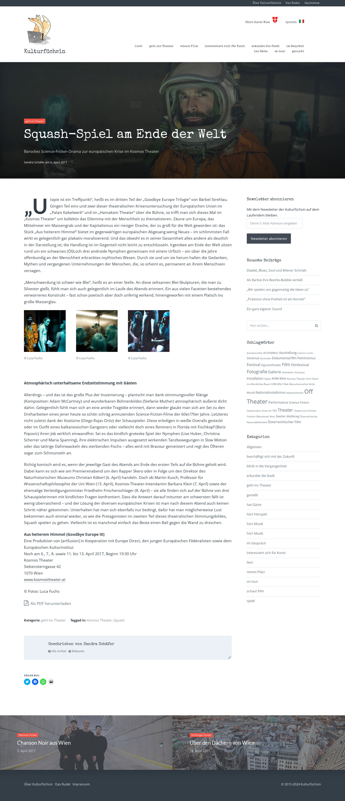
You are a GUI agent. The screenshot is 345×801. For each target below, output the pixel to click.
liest (138, 46)
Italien (267, 378)
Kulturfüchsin (44, 52)
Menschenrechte (298, 384)
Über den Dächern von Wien (222, 742)
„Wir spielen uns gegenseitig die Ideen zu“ (278, 289)
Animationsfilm (255, 353)
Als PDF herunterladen (50, 603)
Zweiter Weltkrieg (287, 416)
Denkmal (253, 358)
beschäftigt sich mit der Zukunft (270, 456)
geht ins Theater (161, 46)
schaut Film (189, 46)
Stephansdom (254, 410)
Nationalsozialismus (271, 392)
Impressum (311, 3)
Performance (278, 402)
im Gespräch (295, 46)
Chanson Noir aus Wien (44, 742)
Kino (283, 378)
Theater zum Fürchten (305, 410)
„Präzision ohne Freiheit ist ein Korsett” (276, 299)
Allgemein (254, 447)
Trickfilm (251, 416)
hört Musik (255, 524)
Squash (119, 620)
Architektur (270, 353)
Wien (272, 416)
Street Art (267, 410)
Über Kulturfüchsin (267, 3)
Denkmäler (265, 358)
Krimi (308, 378)
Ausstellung (288, 352)
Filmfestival (300, 364)
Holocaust (299, 372)
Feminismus (306, 358)
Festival (253, 364)
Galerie (274, 371)
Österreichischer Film (284, 422)
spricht (292, 22)
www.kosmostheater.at (44, 579)
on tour (280, 51)
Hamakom (287, 372)
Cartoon (301, 353)
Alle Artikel (58, 651)
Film (286, 364)
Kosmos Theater (99, 620)
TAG (274, 410)
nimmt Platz (256, 572)
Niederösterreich (295, 392)
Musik (251, 392)
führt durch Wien (259, 22)
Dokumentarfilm (284, 358)
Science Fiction (299, 402)
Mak (286, 384)
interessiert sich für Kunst (225, 46)
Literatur (277, 384)
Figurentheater (271, 365)
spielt (251, 601)
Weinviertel (262, 416)
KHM (275, 378)
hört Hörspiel (257, 514)
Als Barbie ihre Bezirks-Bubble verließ (274, 280)
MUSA (312, 384)
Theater (285, 410)
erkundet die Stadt (266, 46)
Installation (255, 378)
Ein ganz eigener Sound (264, 309)
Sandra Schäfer (34, 162)
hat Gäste (261, 51)
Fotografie (257, 371)
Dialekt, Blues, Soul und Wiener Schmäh (276, 270)
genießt (298, 51)
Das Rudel (293, 3)
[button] (39, 30)
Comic (310, 353)
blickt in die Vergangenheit (267, 466)
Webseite (77, 651)
